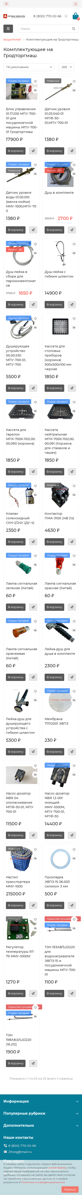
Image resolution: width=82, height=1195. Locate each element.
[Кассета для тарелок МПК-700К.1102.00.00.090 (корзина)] (21, 411)
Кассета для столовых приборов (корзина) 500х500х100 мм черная (58, 357)
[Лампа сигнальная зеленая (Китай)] (21, 565)
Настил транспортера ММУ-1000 (18, 881)
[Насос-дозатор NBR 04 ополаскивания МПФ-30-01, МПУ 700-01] (21, 775)
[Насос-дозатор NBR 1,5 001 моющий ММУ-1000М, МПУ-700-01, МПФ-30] (60, 775)
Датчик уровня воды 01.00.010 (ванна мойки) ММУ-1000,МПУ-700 (21, 202)
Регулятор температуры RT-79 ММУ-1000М (20, 951)
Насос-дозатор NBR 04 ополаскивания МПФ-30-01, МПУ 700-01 (19, 802)
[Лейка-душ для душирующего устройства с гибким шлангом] (21, 700)
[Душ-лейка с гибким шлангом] (60, 253)
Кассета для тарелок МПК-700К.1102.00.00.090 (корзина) (21, 437)
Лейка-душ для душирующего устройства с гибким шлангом (20, 726)
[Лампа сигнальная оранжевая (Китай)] (21, 630)
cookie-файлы (57, 1167)
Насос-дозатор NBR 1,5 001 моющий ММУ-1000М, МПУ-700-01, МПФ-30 (57, 804)
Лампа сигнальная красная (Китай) (60, 585)
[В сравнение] (35, 90)
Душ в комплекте (59, 193)
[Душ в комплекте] (60, 174)
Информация (16, 1101)
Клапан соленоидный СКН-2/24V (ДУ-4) (20, 518)
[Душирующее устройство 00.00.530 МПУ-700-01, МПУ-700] (21, 328)
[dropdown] (6, 3)
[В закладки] (35, 81)
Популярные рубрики (24, 1113)
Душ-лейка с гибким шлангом (59, 274)
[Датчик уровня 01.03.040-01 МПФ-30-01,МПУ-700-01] (60, 90)
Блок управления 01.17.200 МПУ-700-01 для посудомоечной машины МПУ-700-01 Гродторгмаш (21, 120)
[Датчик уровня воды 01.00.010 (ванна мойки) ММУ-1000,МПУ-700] (21, 174)
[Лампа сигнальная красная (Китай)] (60, 565)
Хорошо (70, 1189)
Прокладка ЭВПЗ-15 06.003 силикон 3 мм (57, 881)
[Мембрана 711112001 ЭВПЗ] (60, 700)
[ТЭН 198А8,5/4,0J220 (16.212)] (21, 1016)
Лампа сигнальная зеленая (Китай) (21, 585)
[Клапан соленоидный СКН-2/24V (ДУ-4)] (21, 495)
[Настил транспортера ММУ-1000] (21, 858)
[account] (76, 3)
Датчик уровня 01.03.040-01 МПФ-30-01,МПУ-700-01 (57, 116)
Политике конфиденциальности (43, 1182)
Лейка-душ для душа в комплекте (60, 651)
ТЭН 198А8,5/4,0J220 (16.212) (18, 1039)
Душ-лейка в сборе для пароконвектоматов (21, 279)
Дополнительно (18, 1125)
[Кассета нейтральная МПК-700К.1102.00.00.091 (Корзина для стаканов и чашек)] (60, 411)
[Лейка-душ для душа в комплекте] (60, 630)
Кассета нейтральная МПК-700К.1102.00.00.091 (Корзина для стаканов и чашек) (59, 441)
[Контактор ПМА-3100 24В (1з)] (60, 495)
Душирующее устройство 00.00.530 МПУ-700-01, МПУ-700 (17, 355)
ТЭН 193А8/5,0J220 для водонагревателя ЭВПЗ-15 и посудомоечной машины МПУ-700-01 (60, 960)
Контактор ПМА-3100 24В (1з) (59, 516)
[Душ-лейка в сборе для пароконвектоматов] (21, 253)
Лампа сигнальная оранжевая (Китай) (21, 653)
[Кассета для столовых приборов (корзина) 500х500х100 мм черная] (60, 328)
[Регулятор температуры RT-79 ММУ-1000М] (21, 928)
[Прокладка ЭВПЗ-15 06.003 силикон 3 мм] (60, 858)
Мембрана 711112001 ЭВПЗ (56, 721)
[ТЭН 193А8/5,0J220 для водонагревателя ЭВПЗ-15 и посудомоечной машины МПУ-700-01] (60, 928)
